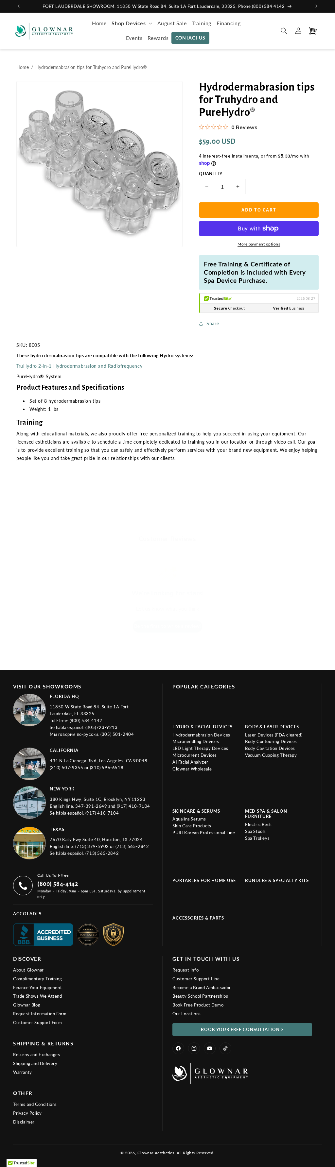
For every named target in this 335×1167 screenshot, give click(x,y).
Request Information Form (39, 1013)
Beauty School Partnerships (200, 996)
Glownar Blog (26, 1004)
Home (22, 67)
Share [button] (212, 323)
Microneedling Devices (195, 741)
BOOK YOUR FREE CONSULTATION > (242, 1029)
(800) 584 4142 (86, 720)
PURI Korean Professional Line (203, 832)
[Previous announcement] (18, 6)
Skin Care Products (191, 825)
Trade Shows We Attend (37, 996)
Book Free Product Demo (197, 1004)
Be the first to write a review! (167, 626)
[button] (131, 23)
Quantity (210, 173)
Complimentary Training (37, 978)
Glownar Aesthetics (155, 1152)
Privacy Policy (27, 1113)
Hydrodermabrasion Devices (201, 734)
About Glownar (28, 969)
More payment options (259, 244)
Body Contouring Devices (271, 741)
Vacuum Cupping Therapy (271, 755)
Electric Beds (258, 824)
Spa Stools (255, 831)
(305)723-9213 (101, 727)
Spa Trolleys (257, 838)
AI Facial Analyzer (190, 762)
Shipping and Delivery (35, 1063)
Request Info (185, 969)
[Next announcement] (316, 6)
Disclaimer (24, 1122)
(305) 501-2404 (117, 734)
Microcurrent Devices (194, 755)
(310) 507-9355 (67, 767)
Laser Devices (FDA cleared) (273, 734)
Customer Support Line (196, 978)
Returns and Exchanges (36, 1054)
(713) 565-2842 (132, 846)
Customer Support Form (37, 1022)
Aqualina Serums (189, 818)
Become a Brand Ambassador (201, 987)
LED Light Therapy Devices (200, 748)
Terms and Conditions (35, 1104)
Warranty (22, 1072)
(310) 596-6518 (106, 767)
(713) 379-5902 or (95, 846)
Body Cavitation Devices (270, 748)
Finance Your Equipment (37, 987)
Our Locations (186, 1013)
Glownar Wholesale (192, 768)
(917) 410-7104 (133, 806)
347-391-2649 (91, 806)
